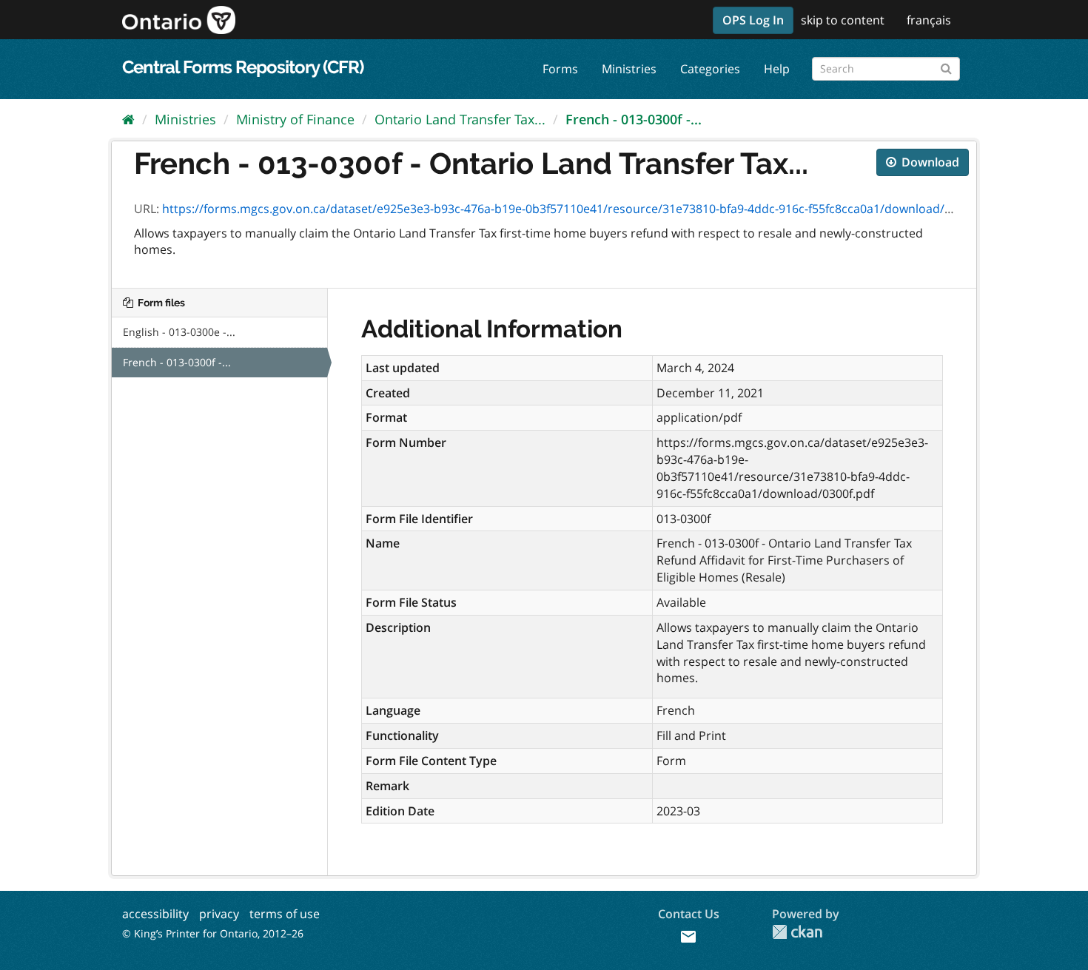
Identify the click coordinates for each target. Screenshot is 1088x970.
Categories (710, 69)
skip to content (842, 20)
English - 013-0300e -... (179, 332)
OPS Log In (753, 20)
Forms (560, 69)
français (929, 20)
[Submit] (946, 66)
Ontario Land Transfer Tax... (460, 119)
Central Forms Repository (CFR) (242, 67)
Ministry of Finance (295, 119)
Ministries (629, 69)
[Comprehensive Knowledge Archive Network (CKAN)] (797, 932)
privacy (219, 914)
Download (929, 162)
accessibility (155, 914)
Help (777, 69)
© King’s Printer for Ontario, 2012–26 (212, 933)
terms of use (284, 914)
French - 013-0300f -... (633, 119)
